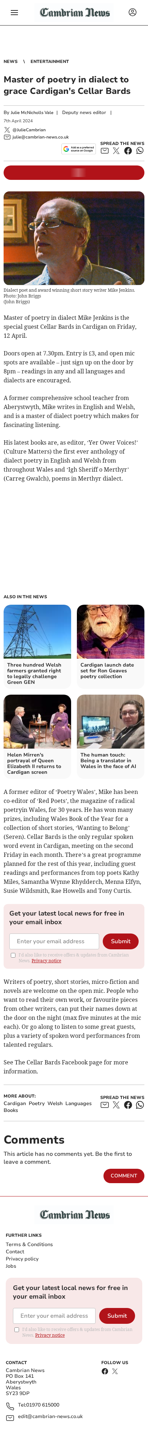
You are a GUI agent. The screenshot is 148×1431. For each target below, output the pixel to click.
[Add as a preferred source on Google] (78, 149)
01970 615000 (42, 1405)
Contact (15, 1251)
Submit (120, 941)
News (11, 61)
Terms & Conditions (29, 1244)
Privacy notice (46, 960)
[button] (14, 12)
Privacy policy (22, 1258)
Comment (124, 1175)
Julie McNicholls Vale (32, 112)
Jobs (11, 1266)
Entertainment (50, 61)
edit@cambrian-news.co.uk (50, 1417)
